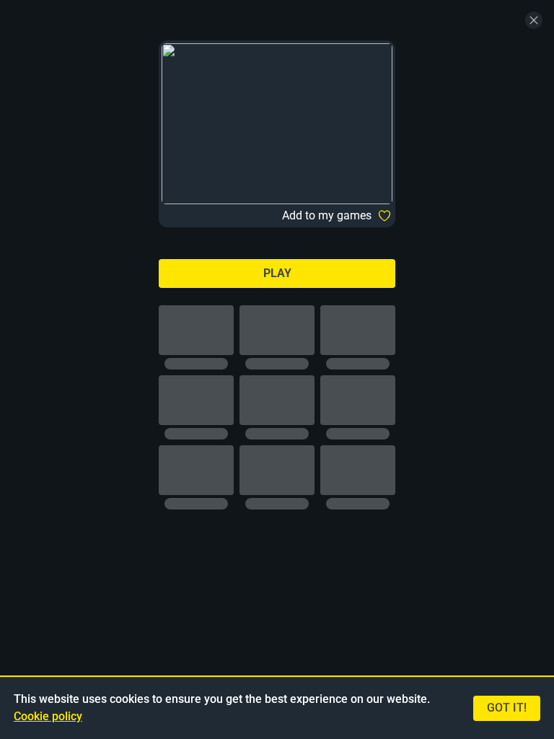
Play (277, 273)
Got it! (507, 707)
